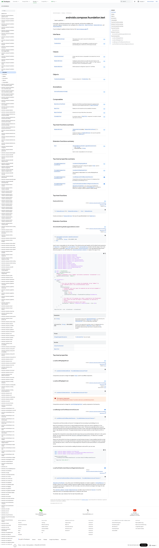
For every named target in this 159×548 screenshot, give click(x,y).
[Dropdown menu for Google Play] (48, 1)
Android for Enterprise (22, 524)
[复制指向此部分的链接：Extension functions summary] (75, 141)
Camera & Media (45, 528)
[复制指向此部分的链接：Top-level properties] (69, 355)
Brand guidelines (30, 545)
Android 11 (91, 534)
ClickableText (57, 116)
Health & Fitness (45, 526)
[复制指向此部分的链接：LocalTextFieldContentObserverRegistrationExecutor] (54, 470)
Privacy (43, 530)
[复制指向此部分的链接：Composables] (64, 99)
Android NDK (114, 530)
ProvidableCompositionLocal (77, 370)
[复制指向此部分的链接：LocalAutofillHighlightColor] (70, 381)
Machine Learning (45, 524)
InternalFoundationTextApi (60, 91)
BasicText (81, 25)
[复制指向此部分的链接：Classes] (59, 52)
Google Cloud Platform (54, 539)
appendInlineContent (90, 145)
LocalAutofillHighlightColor (80, 170)
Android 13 (91, 530)
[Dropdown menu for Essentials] (19, 1)
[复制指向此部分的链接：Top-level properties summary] (76, 159)
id (63, 249)
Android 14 (91, 528)
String (78, 147)
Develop (35, 1)
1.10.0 (105, 365)
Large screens (68, 522)
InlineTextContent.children (80, 249)
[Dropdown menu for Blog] (56, 1)
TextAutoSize (57, 43)
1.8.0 (105, 386)
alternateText (71, 246)
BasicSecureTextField (59, 104)
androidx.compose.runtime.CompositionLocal (66, 489)
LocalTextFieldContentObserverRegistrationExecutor (86, 183)
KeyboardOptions (57, 26)
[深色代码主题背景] (105, 209)
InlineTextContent (58, 56)
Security (19, 526)
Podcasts (20, 534)
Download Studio (115, 528)
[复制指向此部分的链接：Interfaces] (61, 34)
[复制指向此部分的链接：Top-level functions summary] (75, 125)
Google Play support (139, 526)
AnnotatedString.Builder (79, 145)
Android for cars (68, 528)
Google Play (44, 1)
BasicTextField (89, 25)
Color (58, 171)
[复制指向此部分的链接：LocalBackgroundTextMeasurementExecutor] (80, 410)
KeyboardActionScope (59, 39)
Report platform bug (139, 522)
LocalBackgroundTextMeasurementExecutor (83, 177)
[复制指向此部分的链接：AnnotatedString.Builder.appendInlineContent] (80, 227)
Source (19, 528)
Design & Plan (25, 1)
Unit (74, 130)
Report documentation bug (141, 524)
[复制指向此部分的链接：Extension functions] (68, 221)
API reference (5, 6)
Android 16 (91, 524)
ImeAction (81, 134)
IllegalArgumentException (60, 337)
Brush (58, 164)
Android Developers (56, 13)
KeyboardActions (98, 25)
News (19, 530)
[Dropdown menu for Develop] (38, 1)
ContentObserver (91, 187)
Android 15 (91, 526)
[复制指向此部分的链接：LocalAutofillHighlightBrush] (70, 361)
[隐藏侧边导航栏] (15, 546)
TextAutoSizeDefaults (59, 79)
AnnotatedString (84, 246)
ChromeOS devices (69, 526)
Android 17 (91, 522)
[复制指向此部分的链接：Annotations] (63, 87)
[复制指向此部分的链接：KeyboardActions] (64, 201)
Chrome (39, 539)
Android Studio (150, 1)
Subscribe (143, 545)
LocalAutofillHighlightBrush (80, 163)
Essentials (15, 1)
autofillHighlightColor (76, 404)
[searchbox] (8, 11)
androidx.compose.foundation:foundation (97, 202)
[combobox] (126, 1)
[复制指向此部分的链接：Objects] (60, 74)
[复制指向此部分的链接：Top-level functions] (68, 195)
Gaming (43, 522)
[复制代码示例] (105, 253)
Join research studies (140, 528)
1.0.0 (105, 206)
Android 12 (91, 532)
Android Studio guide (116, 522)
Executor (59, 178)
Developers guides (115, 524)
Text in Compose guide (82, 29)
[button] (8, 16)
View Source (102, 204)
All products (63, 539)
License (23, 545)
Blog (54, 1)
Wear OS (67, 524)
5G (42, 532)
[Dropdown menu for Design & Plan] (29, 1)
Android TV (67, 530)
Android (19, 522)
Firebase (45, 539)
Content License (85, 499)
